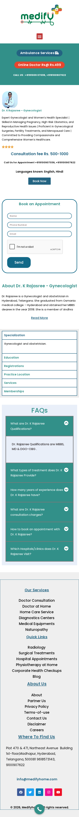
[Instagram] (49, 792)
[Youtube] (58, 792)
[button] (40, 36)
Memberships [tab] (14, 391)
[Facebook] (21, 792)
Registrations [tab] (14, 366)
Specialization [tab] (14, 335)
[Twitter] (30, 792)
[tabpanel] (39, 346)
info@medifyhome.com (37, 779)
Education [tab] (11, 357)
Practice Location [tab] (17, 374)
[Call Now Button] (39, 809)
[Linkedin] (39, 792)
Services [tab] (10, 383)
